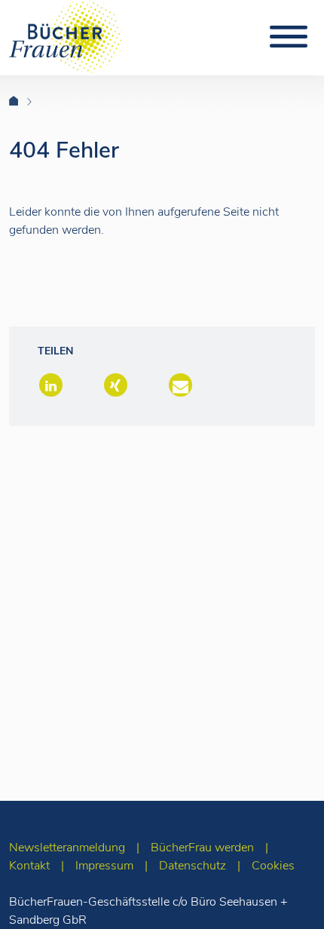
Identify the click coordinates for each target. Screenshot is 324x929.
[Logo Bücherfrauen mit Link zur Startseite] (65, 35)
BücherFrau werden (202, 847)
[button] (49, 386)
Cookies (273, 865)
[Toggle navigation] (288, 37)
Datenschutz (192, 865)
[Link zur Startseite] (23, 101)
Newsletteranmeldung (67, 847)
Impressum (104, 865)
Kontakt (29, 865)
